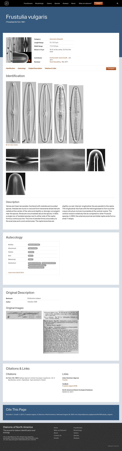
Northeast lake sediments (36, 267)
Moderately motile (34, 244)
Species (57, 3)
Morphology (39, 3)
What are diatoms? (85, 3)
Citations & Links (50, 68)
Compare (111, 68)
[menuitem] (28, 3)
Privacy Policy (113, 446)
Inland (30, 259)
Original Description (35, 68)
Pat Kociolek (54, 58)
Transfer (65, 380)
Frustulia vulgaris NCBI (69, 386)
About (73, 3)
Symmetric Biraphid (56, 39)
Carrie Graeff (63, 58)
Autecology (22, 68)
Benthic (31, 252)
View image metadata (12, 144)
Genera (49, 3)
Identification (10, 68)
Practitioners (28, 3)
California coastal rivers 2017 (37, 265)
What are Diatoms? (60, 430)
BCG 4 (30, 255)
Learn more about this (15, 272)
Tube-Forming (33, 248)
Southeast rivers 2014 (49, 263)
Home (56, 428)
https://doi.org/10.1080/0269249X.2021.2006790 (22, 439)
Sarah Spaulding (55, 62)
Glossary (65, 3)
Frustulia (16, 16)
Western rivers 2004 (34, 263)
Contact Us (57, 435)
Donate (98, 3)
